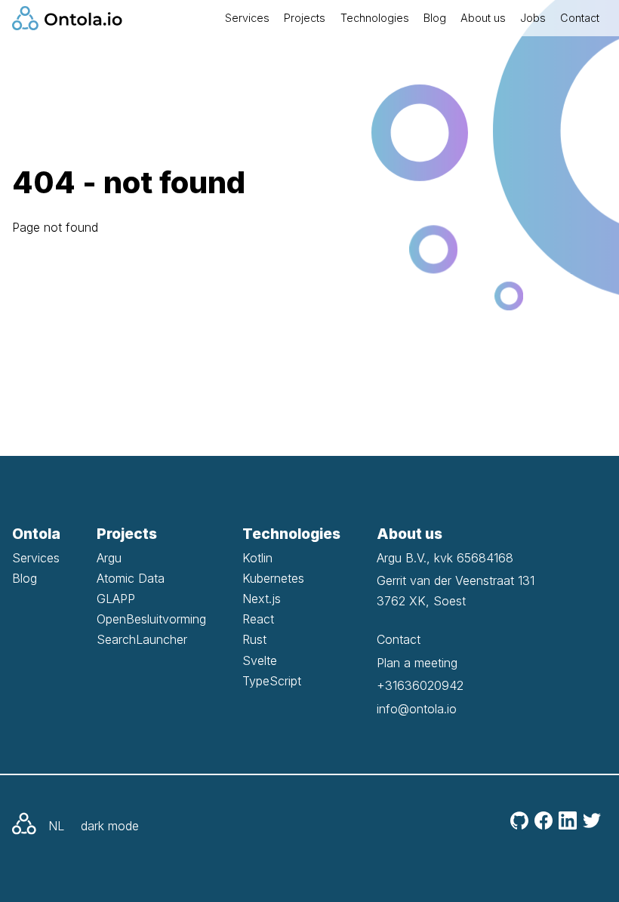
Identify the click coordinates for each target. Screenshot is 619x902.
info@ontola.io (417, 708)
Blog (434, 17)
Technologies (374, 17)
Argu (109, 557)
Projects (304, 17)
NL (56, 825)
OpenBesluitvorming (151, 618)
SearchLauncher (142, 639)
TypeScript (271, 680)
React (258, 618)
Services (247, 17)
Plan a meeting (417, 662)
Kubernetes (273, 578)
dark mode (110, 825)
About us (483, 17)
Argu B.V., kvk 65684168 (445, 557)
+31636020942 (420, 685)
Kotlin (257, 557)
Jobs (533, 17)
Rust (254, 639)
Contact (579, 17)
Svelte (259, 660)
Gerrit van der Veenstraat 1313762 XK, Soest (455, 590)
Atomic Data (131, 578)
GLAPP (116, 598)
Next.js (261, 598)
